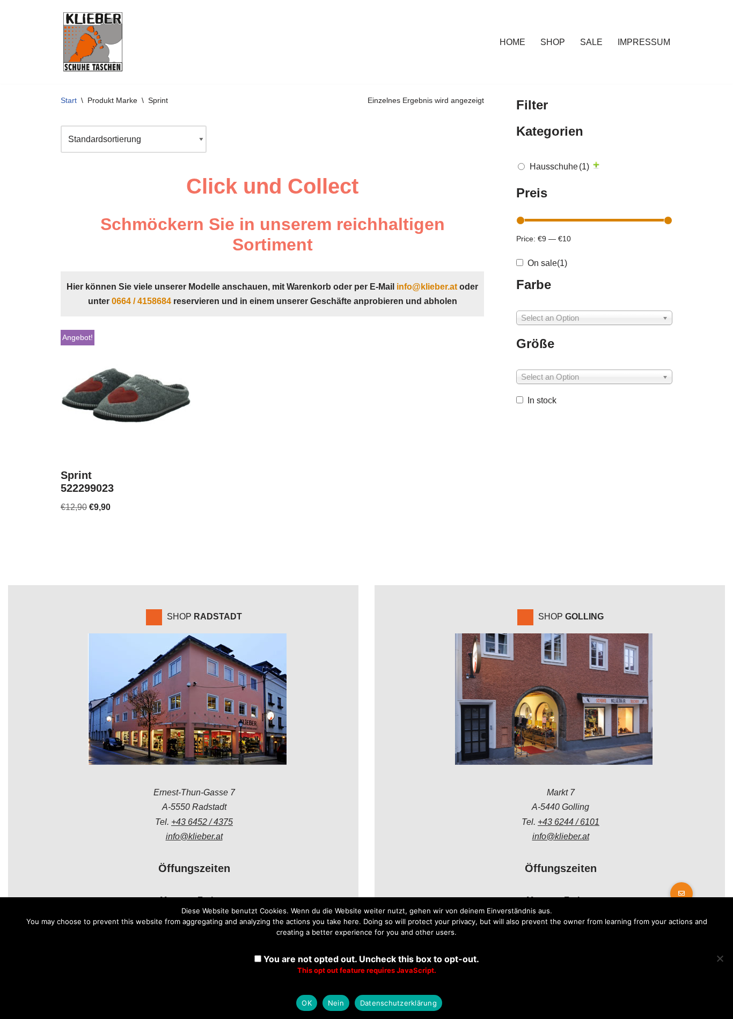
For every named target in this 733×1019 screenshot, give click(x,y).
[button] (681, 893)
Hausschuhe (559, 166)
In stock (541, 400)
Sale (591, 42)
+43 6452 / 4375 (202, 821)
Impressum (644, 42)
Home (512, 42)
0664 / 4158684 (141, 301)
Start (69, 100)
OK (307, 1003)
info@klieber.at (427, 286)
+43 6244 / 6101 (568, 821)
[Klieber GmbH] (93, 42)
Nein (336, 1003)
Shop (552, 42)
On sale (547, 263)
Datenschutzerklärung (398, 1003)
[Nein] (719, 958)
